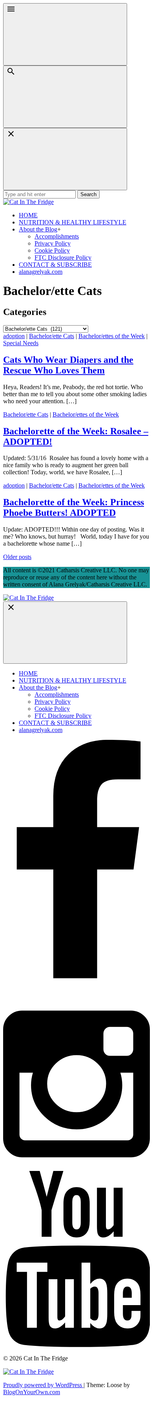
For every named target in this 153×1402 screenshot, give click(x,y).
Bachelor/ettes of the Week (111, 336)
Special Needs (20, 343)
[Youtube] (76, 1345)
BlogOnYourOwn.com (31, 1392)
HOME (28, 215)
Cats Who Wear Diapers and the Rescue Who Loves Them (68, 365)
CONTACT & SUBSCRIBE (55, 264)
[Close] (65, 159)
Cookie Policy (52, 250)
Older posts (17, 557)
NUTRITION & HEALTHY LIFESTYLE (72, 222)
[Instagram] (76, 1167)
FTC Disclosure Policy (63, 257)
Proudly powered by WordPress (43, 1385)
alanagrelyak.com (40, 271)
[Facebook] (76, 994)
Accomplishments (57, 236)
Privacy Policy (53, 243)
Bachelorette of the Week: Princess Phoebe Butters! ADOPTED (73, 507)
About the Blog (38, 229)
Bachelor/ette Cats (51, 336)
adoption (14, 336)
